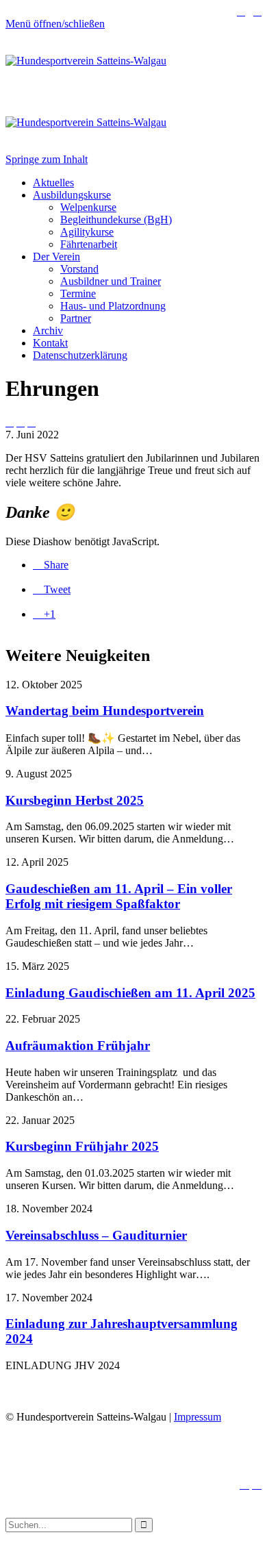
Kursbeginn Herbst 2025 (74, 800)
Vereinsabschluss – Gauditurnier (96, 1235)
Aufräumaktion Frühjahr (77, 1045)
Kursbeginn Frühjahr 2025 (82, 1146)
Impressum (197, 1417)
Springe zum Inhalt (46, 159)
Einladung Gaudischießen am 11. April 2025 (130, 993)
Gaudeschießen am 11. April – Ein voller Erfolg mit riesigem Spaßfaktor (118, 896)
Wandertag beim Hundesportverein (104, 710)
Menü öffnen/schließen (55, 23)
